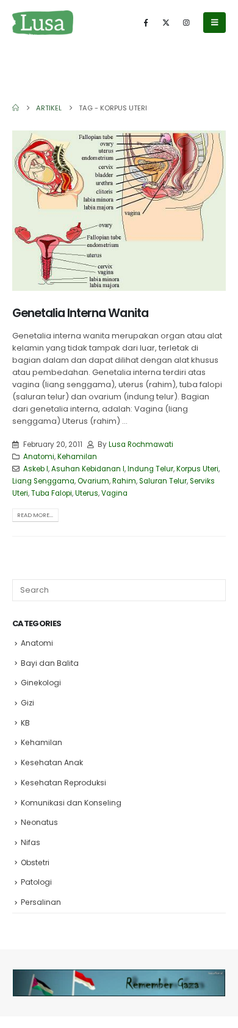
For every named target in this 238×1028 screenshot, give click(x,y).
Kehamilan (77, 457)
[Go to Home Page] (15, 108)
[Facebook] (145, 22)
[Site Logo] (42, 22)
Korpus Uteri (197, 469)
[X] (166, 22)
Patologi (36, 882)
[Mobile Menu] (214, 22)
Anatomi (38, 457)
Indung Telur (150, 469)
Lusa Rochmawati (141, 444)
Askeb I (35, 469)
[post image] (119, 210)
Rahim (124, 481)
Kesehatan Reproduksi (63, 782)
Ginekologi (41, 682)
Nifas (30, 842)
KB (25, 723)
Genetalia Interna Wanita (80, 313)
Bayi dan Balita (50, 663)
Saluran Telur (163, 481)
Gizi (27, 703)
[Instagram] (186, 22)
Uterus (86, 493)
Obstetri (35, 862)
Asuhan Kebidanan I (87, 469)
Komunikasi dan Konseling (71, 803)
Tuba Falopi (51, 493)
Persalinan (41, 902)
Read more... (35, 515)
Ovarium (93, 481)
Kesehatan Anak (52, 762)
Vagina (114, 493)
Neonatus (39, 822)
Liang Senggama (43, 481)
